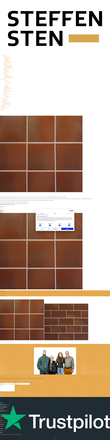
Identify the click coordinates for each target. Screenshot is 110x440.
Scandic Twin (7, 72)
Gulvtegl (4, 64)
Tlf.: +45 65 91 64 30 (51, 376)
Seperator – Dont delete (9, 62)
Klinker (4, 56)
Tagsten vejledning (6, 104)
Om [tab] (67, 213)
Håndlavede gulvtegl (8, 65)
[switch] (50, 225)
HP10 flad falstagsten (8, 77)
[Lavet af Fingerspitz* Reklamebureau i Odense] (55, 439)
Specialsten (7, 58)
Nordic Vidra (7, 71)
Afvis (42, 228)
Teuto (6, 74)
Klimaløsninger (7, 87)
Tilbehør (1, 209)
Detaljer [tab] (55, 213)
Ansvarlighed (4, 105)
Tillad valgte (55, 228)
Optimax (6, 96)
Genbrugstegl (7, 59)
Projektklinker (7, 60)
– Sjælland (8, 81)
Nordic (6, 70)
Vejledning (5, 210)
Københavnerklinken (8, 88)
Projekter (3, 78)
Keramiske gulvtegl (8, 90)
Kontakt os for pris (3, 208)
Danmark (6, 80)
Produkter (3, 55)
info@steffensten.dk (5, 107)
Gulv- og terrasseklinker (9, 66)
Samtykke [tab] (42, 213)
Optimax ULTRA (8, 75)
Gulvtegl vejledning (6, 102)
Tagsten (4, 73)
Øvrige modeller (7, 97)
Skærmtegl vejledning (6, 103)
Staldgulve (6, 86)
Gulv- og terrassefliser (8, 91)
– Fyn (8, 82)
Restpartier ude (7, 63)
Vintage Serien (7, 57)
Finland (6, 85)
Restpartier (3, 98)
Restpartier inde (7, 68)
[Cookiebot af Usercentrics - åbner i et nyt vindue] (69, 210)
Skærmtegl (5, 69)
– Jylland (8, 83)
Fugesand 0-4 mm (8, 61)
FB (2, 109)
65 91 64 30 (3, 108)
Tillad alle (67, 228)
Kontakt (3, 106)
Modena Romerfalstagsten (9, 76)
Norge (6, 84)
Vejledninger (4, 101)
